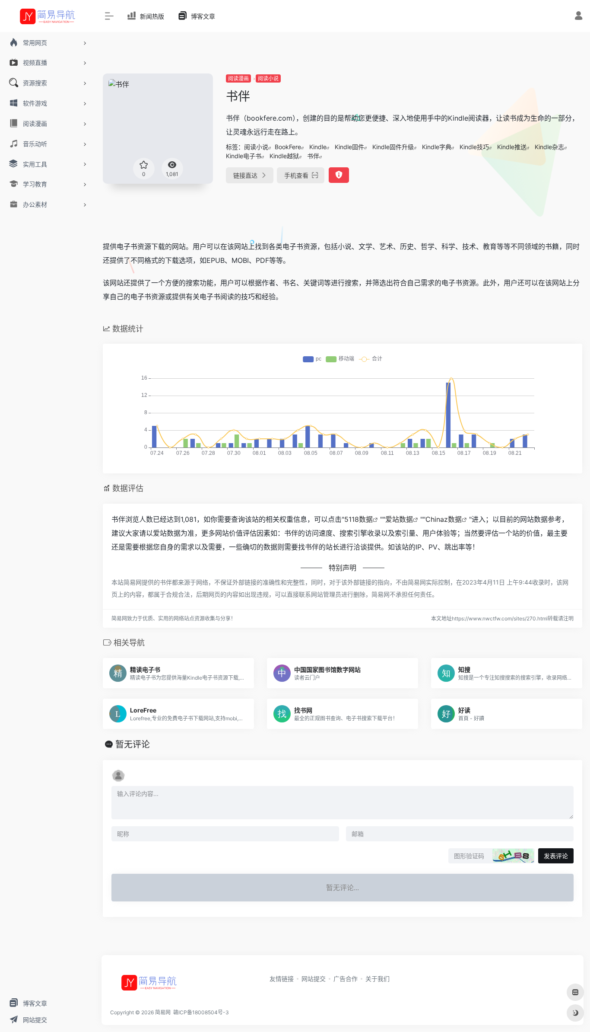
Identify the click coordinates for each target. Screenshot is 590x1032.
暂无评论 (132, 744)
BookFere (288, 146)
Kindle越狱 (284, 156)
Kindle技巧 (474, 146)
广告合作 (345, 978)
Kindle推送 (512, 146)
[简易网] (149, 985)
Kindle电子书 (243, 156)
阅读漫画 (238, 78)
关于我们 (377, 978)
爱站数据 (399, 519)
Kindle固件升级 (393, 146)
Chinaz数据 (443, 519)
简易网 (163, 1012)
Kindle (318, 146)
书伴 (313, 156)
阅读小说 (268, 78)
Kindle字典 (436, 146)
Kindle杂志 (549, 146)
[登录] (578, 16)
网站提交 (313, 978)
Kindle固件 (349, 146)
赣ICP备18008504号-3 (200, 1012)
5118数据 (358, 519)
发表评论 (556, 855)
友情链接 (282, 978)
